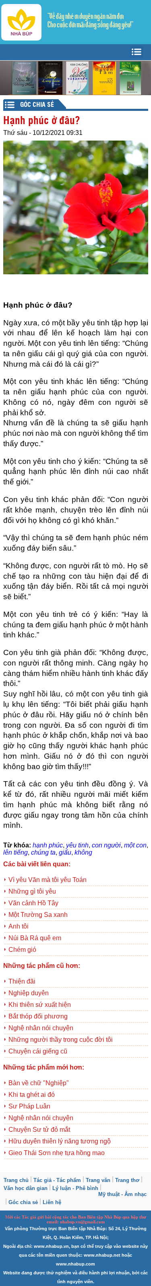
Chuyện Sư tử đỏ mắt (39, 1129)
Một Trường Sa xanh (38, 914)
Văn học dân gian (26, 1188)
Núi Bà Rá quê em (34, 938)
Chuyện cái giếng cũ (37, 1051)
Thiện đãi (21, 981)
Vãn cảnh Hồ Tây (33, 903)
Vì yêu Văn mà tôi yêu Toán (47, 879)
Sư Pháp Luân (29, 1106)
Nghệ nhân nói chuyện (40, 1028)
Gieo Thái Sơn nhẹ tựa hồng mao (56, 1152)
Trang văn (98, 1180)
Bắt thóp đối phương (38, 1016)
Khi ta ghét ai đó (31, 1094)
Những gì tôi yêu (32, 891)
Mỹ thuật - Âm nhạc (122, 1194)
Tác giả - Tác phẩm (57, 1180)
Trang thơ (127, 1180)
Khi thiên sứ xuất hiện (39, 1004)
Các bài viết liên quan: (36, 864)
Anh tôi (18, 926)
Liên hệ (52, 1202)
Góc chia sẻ (23, 1202)
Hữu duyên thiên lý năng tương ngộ (59, 1141)
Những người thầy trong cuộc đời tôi (60, 1039)
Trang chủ (16, 1180)
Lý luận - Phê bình (75, 1188)
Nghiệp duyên (28, 993)
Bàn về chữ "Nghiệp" (38, 1083)
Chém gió (22, 949)
